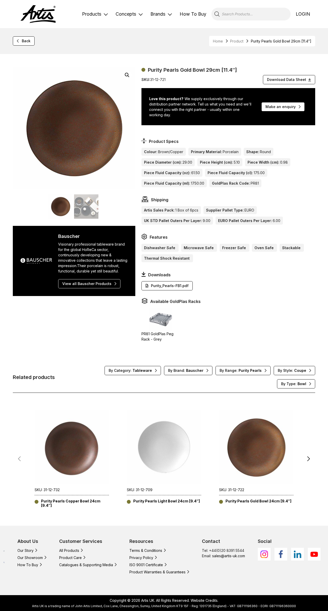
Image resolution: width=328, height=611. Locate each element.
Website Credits (204, 600)
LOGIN (303, 14)
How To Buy (193, 14)
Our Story (25, 550)
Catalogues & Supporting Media (86, 565)
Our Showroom (30, 557)
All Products (69, 550)
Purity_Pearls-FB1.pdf (170, 285)
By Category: (130, 370)
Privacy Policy (141, 557)
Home (218, 41)
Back (26, 41)
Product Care (70, 557)
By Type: (293, 384)
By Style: (292, 370)
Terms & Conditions (145, 550)
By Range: (241, 370)
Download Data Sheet (286, 79)
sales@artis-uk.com (228, 556)
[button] (127, 75)
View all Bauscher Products (86, 283)
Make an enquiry (280, 106)
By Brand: (185, 370)
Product (236, 41)
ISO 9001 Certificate (146, 565)
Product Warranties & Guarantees (157, 572)
